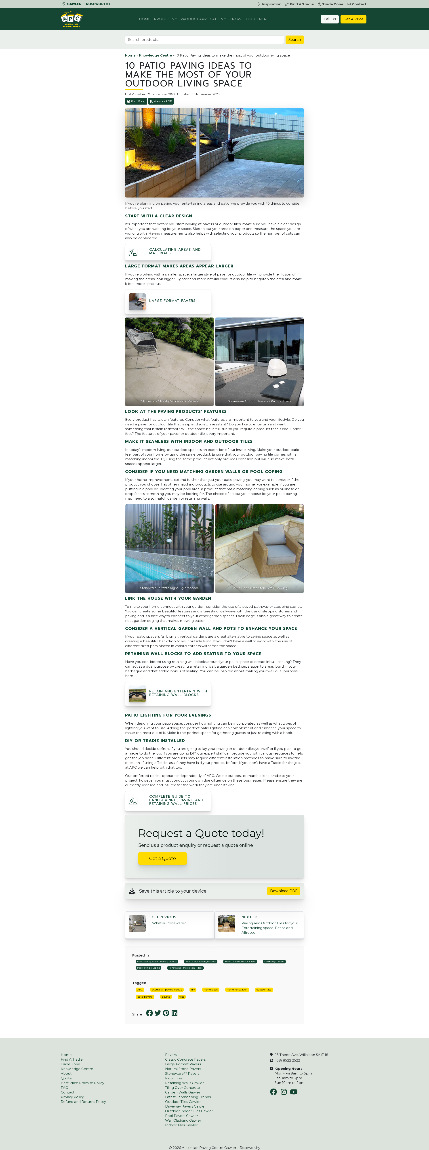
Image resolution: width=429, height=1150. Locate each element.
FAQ (64, 1087)
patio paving (145, 996)
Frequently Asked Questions (201, 961)
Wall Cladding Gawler (183, 1120)
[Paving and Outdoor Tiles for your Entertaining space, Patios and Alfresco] (226, 923)
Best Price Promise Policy (82, 1083)
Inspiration (271, 4)
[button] (133, 253)
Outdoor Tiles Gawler (183, 1102)
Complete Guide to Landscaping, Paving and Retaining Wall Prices (176, 800)
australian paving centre (167, 989)
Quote (66, 1078)
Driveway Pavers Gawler (185, 1106)
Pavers (171, 1055)
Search (294, 40)
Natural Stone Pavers (183, 1069)
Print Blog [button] (138, 101)
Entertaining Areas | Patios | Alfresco (157, 961)
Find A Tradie (302, 4)
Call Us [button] (330, 19)
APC (140, 989)
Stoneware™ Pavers (182, 1073)
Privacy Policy (72, 1097)
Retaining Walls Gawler (184, 1083)
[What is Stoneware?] (137, 923)
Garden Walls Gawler (182, 1092)
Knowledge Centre (249, 19)
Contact (359, 4)
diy (193, 989)
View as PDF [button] (163, 101)
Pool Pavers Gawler (181, 1116)
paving (166, 996)
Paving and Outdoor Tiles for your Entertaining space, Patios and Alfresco (270, 925)
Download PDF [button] (283, 891)
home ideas (211, 989)
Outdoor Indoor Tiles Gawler (189, 1111)
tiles (181, 996)
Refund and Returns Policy (83, 1102)
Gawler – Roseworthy (88, 4)
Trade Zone (332, 4)
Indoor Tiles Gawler (181, 1125)
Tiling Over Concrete (182, 1087)
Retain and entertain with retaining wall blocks (178, 693)
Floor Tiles (173, 1078)
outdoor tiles (264, 989)
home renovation (237, 989)
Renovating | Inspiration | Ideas (185, 968)
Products (164, 19)
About (66, 1073)
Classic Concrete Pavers (185, 1059)
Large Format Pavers (172, 300)
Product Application (201, 19)
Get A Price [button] (353, 19)
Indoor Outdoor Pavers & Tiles (240, 961)
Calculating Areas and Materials (175, 251)
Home (144, 19)
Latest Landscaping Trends (188, 1097)
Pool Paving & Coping (148, 968)
